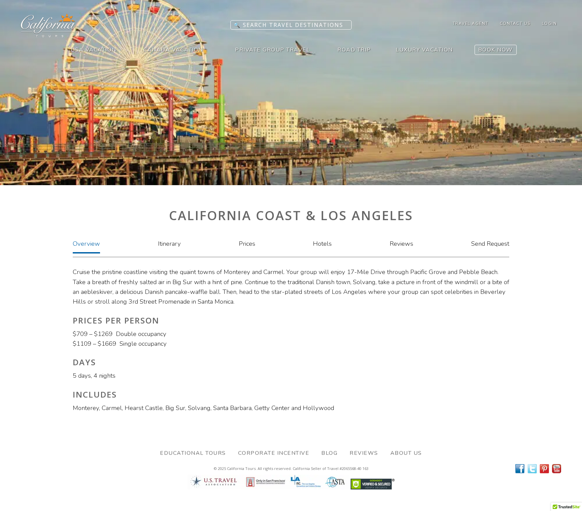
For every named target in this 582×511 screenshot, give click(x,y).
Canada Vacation (173, 50)
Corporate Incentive (274, 453)
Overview (86, 243)
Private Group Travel (272, 50)
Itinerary (169, 243)
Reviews (401, 243)
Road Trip (354, 50)
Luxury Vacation (424, 50)
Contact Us (515, 24)
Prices (247, 243)
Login (549, 24)
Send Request (490, 243)
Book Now (495, 50)
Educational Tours (193, 453)
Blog (329, 453)
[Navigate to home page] (48, 35)
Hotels (322, 243)
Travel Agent (470, 24)
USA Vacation (94, 50)
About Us (406, 453)
